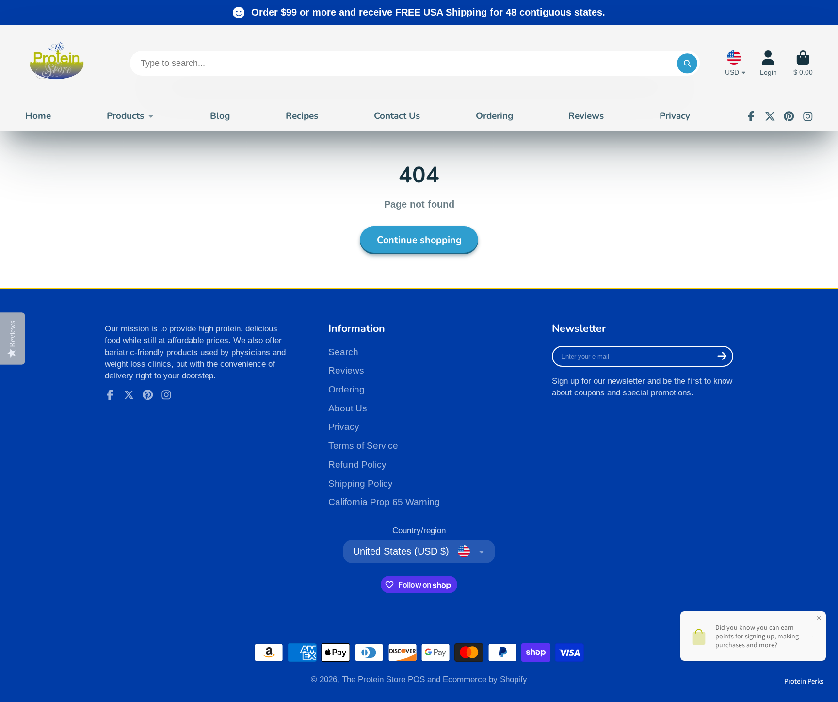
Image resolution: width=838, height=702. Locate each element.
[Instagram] (808, 116)
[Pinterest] (789, 116)
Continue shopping (419, 239)
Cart (803, 63)
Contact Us (397, 116)
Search (343, 352)
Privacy (675, 116)
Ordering (494, 116)
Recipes (302, 116)
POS (416, 679)
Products (125, 116)
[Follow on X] (770, 116)
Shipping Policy (360, 483)
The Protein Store (373, 679)
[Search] (687, 63)
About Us (347, 408)
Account (768, 63)
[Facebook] (751, 116)
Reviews (586, 116)
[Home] (56, 63)
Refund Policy (357, 464)
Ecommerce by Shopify (485, 679)
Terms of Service (363, 446)
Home (38, 116)
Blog (220, 116)
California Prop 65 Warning (384, 502)
